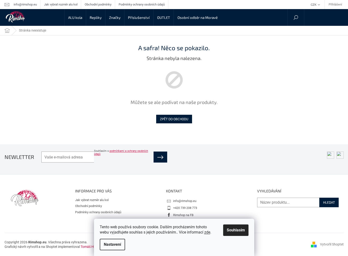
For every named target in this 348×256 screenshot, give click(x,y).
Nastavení (112, 244)
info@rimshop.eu (184, 201)
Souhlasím (236, 230)
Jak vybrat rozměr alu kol (60, 4)
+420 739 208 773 (185, 208)
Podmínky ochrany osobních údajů (142, 4)
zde (207, 232)
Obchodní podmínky (98, 4)
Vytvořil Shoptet (332, 244)
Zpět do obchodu (174, 119)
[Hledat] (295, 17)
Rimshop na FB (183, 215)
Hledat (329, 202)
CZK (314, 4)
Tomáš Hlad (89, 247)
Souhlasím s (121, 152)
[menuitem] (75, 17)
